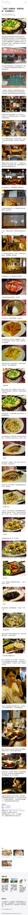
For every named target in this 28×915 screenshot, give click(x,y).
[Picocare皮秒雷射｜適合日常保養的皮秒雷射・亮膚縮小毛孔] (5, 880)
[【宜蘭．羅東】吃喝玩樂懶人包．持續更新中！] (7, 853)
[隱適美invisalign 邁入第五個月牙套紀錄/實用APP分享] (22, 881)
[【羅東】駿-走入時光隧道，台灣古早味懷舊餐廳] (7, 863)
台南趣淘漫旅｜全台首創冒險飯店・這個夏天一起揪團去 (14, 888)
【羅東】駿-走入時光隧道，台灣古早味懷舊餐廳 (7, 867)
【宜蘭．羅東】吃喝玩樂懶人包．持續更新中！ (7, 857)
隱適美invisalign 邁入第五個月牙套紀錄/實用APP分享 (22, 889)
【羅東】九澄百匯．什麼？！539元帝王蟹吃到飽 (18, 857)
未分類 (11, 14)
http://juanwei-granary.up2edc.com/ (13, 809)
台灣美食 (3, 15)
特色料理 (10, 15)
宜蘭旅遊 (6, 15)
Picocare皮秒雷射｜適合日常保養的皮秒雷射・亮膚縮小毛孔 (5, 888)
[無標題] (2, 6)
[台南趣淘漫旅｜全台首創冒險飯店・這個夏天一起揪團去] (14, 880)
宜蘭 (9, 14)
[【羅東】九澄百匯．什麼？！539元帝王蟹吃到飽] (18, 853)
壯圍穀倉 (14, 15)
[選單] (25, 2)
